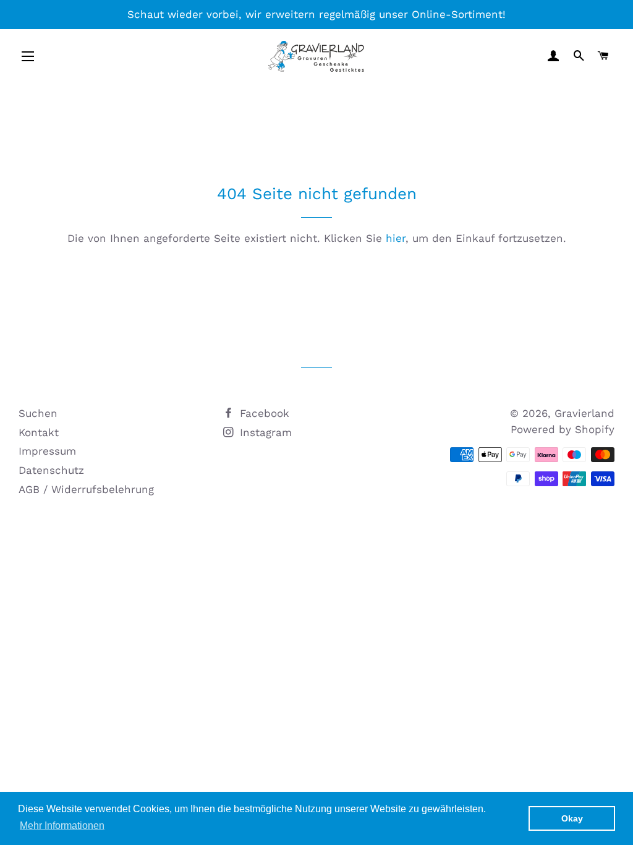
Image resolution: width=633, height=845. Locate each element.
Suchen (38, 413)
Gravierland (584, 413)
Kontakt (39, 432)
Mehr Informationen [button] (62, 825)
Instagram (264, 432)
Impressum (47, 451)
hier (396, 238)
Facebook (262, 413)
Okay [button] (572, 818)
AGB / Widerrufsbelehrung (86, 489)
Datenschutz (51, 470)
